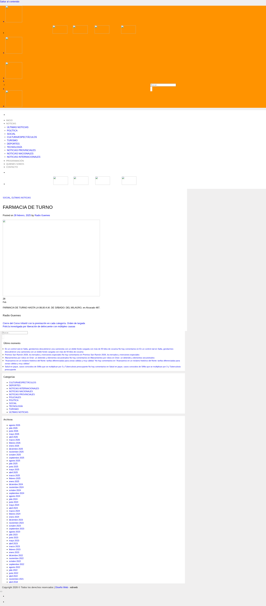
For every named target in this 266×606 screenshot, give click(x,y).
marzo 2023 (14, 546)
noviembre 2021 (16, 579)
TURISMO (12, 140)
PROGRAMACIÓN (15, 161)
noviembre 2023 (16, 523)
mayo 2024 (14, 505)
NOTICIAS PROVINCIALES (21, 150)
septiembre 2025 (16, 458)
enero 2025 (14, 481)
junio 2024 (13, 502)
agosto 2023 (14, 531)
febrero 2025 (14, 478)
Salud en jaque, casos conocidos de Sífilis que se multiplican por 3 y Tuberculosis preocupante (46, 366)
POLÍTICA (12, 130)
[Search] (94, 81)
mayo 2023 (14, 540)
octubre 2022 (15, 561)
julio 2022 (13, 570)
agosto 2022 (14, 567)
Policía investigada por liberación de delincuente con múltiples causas (39, 326)
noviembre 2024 (16, 487)
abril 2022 (13, 576)
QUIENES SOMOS (15, 164)
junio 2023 (13, 537)
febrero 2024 (14, 514)
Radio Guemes (42, 215)
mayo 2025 (14, 469)
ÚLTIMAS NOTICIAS (17, 127)
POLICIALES (15, 397)
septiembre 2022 (16, 564)
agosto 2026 (14, 425)
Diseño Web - (66, 587)
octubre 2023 (15, 526)
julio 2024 (13, 499)
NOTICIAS (11, 123)
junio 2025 (13, 466)
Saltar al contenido (9, 1)
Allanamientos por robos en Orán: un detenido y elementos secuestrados (37, 358)
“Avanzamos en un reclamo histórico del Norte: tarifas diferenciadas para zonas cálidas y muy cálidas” (49, 361)
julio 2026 (13, 428)
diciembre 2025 (16, 449)
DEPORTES (13, 143)
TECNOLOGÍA (14, 147)
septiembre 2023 (16, 528)
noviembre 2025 (16, 452)
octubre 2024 (15, 490)
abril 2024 (13, 508)
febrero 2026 (14, 443)
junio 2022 (13, 573)
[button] (94, 88)
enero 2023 (14, 552)
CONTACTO (12, 167)
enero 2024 (14, 517)
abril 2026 (13, 437)
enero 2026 (14, 446)
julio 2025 (13, 463)
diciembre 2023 (16, 520)
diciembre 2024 (16, 484)
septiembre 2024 (16, 493)
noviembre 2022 (16, 558)
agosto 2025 (14, 460)
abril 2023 (13, 543)
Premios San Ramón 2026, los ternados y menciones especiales (33, 355)
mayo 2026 (14, 434)
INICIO (9, 120)
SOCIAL (11, 134)
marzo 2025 (14, 475)
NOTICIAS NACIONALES (20, 153)
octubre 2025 (15, 454)
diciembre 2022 (16, 555)
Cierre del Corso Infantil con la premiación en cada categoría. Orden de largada (44, 323)
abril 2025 (13, 472)
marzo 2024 (14, 511)
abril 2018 (13, 582)
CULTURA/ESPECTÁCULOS (22, 137)
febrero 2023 (14, 549)
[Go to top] (1, 591)
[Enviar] (151, 89)
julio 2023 (13, 534)
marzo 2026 (14, 440)
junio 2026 (13, 431)
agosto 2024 (14, 496)
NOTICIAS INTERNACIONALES (23, 157)
